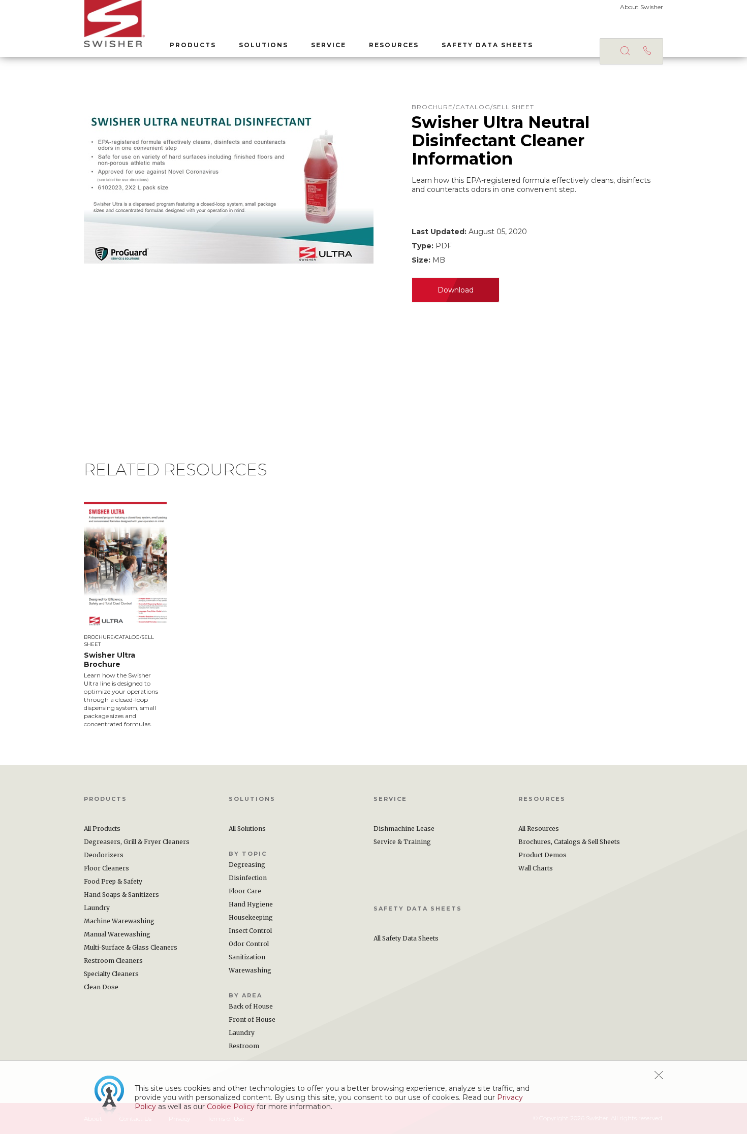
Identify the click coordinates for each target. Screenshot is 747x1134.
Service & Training (402, 842)
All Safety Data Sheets (406, 938)
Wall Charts (535, 868)
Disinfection (248, 878)
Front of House (252, 1019)
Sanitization (247, 957)
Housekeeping (251, 917)
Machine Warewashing (119, 921)
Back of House (251, 1006)
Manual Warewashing (117, 934)
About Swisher (641, 7)
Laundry (97, 908)
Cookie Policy (231, 1106)
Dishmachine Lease (404, 828)
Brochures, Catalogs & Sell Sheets (569, 842)
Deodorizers (103, 855)
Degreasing (247, 864)
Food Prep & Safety (113, 881)
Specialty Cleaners (111, 974)
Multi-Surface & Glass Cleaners (130, 947)
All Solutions (247, 828)
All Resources (538, 828)
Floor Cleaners (106, 868)
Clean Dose (101, 987)
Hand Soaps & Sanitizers (121, 894)
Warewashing (250, 970)
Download (456, 290)
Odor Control (249, 944)
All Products (102, 828)
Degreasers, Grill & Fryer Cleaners (137, 842)
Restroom (244, 1046)
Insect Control (250, 930)
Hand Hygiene (251, 904)
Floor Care (245, 891)
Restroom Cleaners (113, 960)
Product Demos (542, 855)
